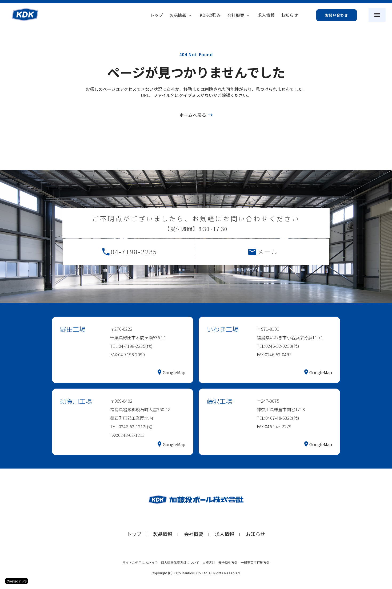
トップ (156, 15)
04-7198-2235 (134, 251)
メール (267, 251)
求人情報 (266, 15)
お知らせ (289, 15)
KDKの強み (210, 15)
